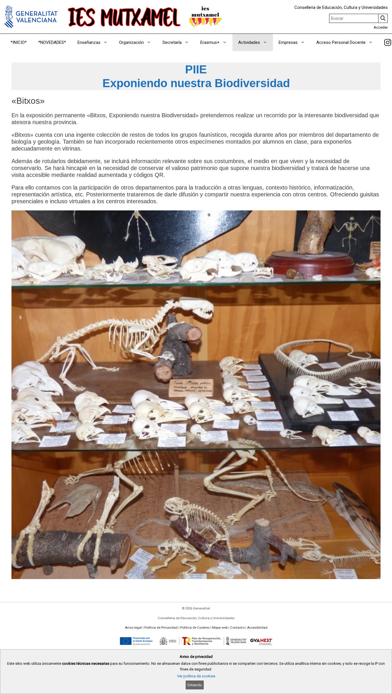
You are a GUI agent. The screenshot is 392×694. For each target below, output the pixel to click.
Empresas (288, 42)
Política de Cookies (194, 627)
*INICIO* (19, 42)
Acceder (381, 27)
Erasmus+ (210, 42)
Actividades (249, 42)
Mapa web (220, 627)
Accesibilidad (257, 627)
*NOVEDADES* (52, 42)
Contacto (237, 627)
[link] (387, 42)
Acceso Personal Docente (341, 42)
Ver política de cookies (196, 676)
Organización (131, 42)
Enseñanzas (88, 42)
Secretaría (172, 42)
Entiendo (194, 685)
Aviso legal (133, 627)
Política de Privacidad (161, 627)
